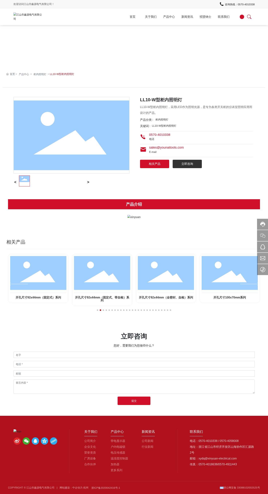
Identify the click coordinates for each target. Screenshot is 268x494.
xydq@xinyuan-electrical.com (218, 458)
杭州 (85, 487)
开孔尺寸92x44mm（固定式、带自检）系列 (102, 299)
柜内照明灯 (40, 74)
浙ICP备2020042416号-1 (105, 487)
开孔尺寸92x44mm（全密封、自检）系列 (166, 297)
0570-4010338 (246, 4)
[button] (97, 310)
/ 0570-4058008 (228, 440)
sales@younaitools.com (166, 147)
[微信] (26, 441)
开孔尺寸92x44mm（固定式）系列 (38, 297)
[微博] (17, 441)
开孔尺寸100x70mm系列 (229, 297)
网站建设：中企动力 (71, 487)
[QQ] (35, 441)
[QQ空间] (44, 441)
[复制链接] (53, 441)
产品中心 (24, 74)
